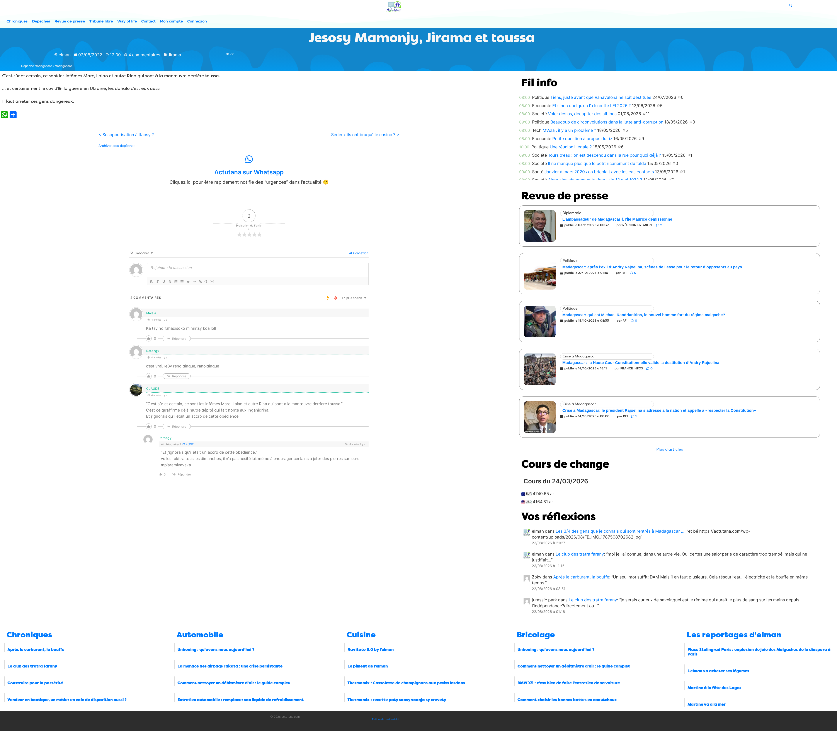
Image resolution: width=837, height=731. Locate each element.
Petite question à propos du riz (582, 138)
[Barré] (170, 281)
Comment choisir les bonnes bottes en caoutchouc (567, 699)
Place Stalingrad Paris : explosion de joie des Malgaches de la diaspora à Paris (758, 652)
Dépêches (41, 21)
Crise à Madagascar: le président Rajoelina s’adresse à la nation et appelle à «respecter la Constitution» (659, 410)
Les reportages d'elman (734, 634)
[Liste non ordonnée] (182, 281)
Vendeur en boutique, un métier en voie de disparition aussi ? (67, 699)
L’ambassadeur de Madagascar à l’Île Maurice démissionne (617, 219)
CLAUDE (188, 444)
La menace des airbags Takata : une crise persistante (229, 666)
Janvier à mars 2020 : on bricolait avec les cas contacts (599, 171)
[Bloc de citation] (188, 281)
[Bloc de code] (194, 281)
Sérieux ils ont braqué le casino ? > (365, 134)
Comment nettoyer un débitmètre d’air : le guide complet (233, 683)
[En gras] (151, 281)
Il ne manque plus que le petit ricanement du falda (597, 163)
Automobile (200, 634)
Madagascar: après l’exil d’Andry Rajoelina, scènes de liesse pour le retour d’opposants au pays (652, 267)
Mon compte (171, 21)
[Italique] (158, 281)
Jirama (174, 54)
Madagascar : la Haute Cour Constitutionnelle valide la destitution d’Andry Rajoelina (640, 362)
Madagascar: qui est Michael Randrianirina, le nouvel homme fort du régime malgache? (643, 315)
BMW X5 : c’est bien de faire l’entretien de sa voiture (568, 683)
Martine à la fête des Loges (714, 687)
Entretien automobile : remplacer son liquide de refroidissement (240, 699)
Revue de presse (69, 21)
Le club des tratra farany (580, 554)
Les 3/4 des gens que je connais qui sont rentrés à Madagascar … (620, 531)
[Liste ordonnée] (176, 281)
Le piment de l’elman (367, 666)
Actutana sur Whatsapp (249, 172)
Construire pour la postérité (35, 683)
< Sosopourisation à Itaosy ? (126, 134)
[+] (212, 281)
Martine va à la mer (706, 704)
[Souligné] (164, 281)
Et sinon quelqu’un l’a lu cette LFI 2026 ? (591, 105)
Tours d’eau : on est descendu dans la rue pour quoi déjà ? (604, 155)
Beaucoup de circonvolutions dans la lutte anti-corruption (606, 122)
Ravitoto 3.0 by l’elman (370, 649)
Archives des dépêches (117, 146)
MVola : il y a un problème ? (569, 130)
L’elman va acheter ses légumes (718, 671)
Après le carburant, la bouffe (581, 577)
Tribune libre (101, 21)
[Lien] (200, 281)
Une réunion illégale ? (571, 146)
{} (206, 281)
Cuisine (361, 634)
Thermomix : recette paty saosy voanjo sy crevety (396, 699)
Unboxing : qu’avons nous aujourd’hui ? (215, 649)
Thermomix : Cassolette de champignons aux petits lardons (406, 683)
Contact (148, 21)
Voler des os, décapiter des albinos (582, 113)
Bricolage (536, 634)
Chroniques (17, 21)
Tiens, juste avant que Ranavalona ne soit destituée (600, 97)
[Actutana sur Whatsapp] (249, 159)
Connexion (197, 21)
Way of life (127, 21)
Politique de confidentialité (385, 719)
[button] (669, 449)
